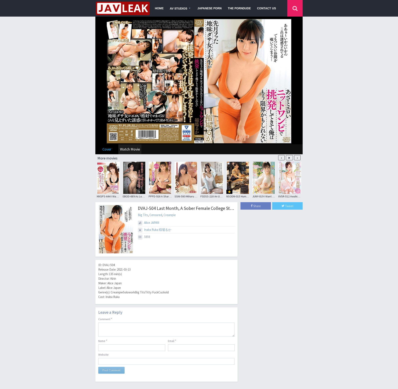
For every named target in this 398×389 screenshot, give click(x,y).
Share (257, 206)
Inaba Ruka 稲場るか (157, 230)
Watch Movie (130, 149)
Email (172, 341)
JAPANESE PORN (209, 8)
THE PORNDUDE (239, 8)
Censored (155, 215)
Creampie (170, 215)
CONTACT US (266, 8)
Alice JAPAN (151, 223)
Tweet (289, 206)
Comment (105, 319)
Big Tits (143, 215)
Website (103, 354)
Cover (106, 149)
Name (102, 341)
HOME (159, 8)
